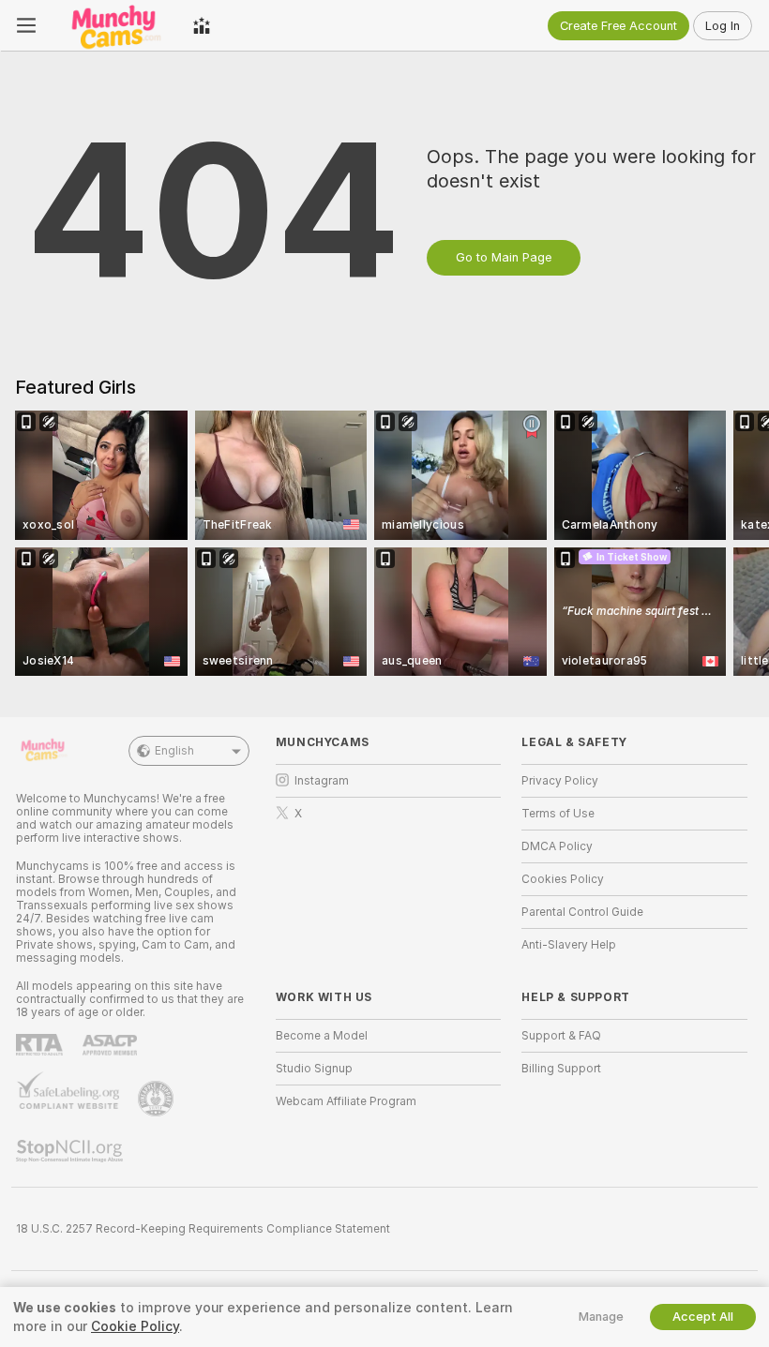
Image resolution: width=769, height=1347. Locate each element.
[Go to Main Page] (114, 25)
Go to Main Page (503, 257)
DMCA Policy (557, 846)
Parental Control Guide (582, 912)
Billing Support (561, 1068)
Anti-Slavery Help (568, 944)
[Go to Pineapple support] (157, 1098)
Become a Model (322, 1035)
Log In (722, 26)
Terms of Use (558, 813)
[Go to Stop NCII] (71, 1151)
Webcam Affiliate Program (346, 1101)
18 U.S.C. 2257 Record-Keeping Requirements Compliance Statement (203, 1228)
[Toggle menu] (26, 25)
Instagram (321, 780)
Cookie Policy (135, 1326)
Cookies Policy (562, 879)
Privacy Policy (559, 780)
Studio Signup (314, 1068)
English (174, 750)
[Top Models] (201, 25)
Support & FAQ (561, 1035)
